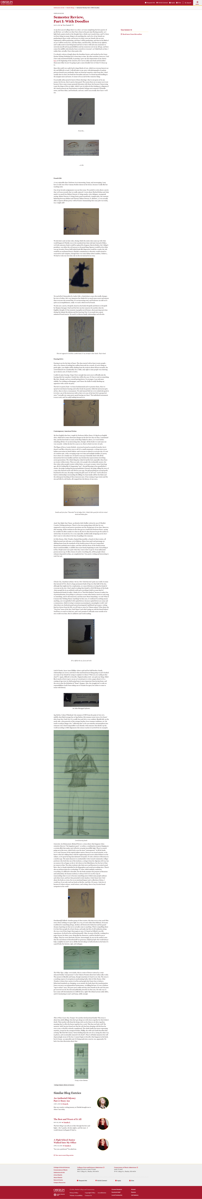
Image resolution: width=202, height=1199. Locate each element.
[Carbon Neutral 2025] (59, 1194)
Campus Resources (59, 1182)
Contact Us (88, 1195)
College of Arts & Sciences (62, 1167)
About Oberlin (58, 1177)
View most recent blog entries (64, 1155)
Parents (133, 1192)
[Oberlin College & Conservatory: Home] (7, 2)
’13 (126, 30)
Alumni (133, 1189)
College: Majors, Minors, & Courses (64, 1085)
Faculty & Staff (116, 1192)
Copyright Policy (90, 1192)
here (55, 61)
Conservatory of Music (60, 1170)
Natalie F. (67, 1122)
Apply (173, 2)
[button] (187, 2)
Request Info (151, 2)
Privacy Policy (74, 1192)
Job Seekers (134, 1195)
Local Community (117, 1195)
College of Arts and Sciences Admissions (90, 1167)
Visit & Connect (163, 2)
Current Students (117, 1189)
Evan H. (65, 1104)
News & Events (58, 1180)
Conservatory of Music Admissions (125, 1167)
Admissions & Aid (59, 7)
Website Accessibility (76, 1195)
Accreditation (102, 1192)
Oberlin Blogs (70, 7)
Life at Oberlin (58, 1175)
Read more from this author (132, 34)
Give (179, 2)
